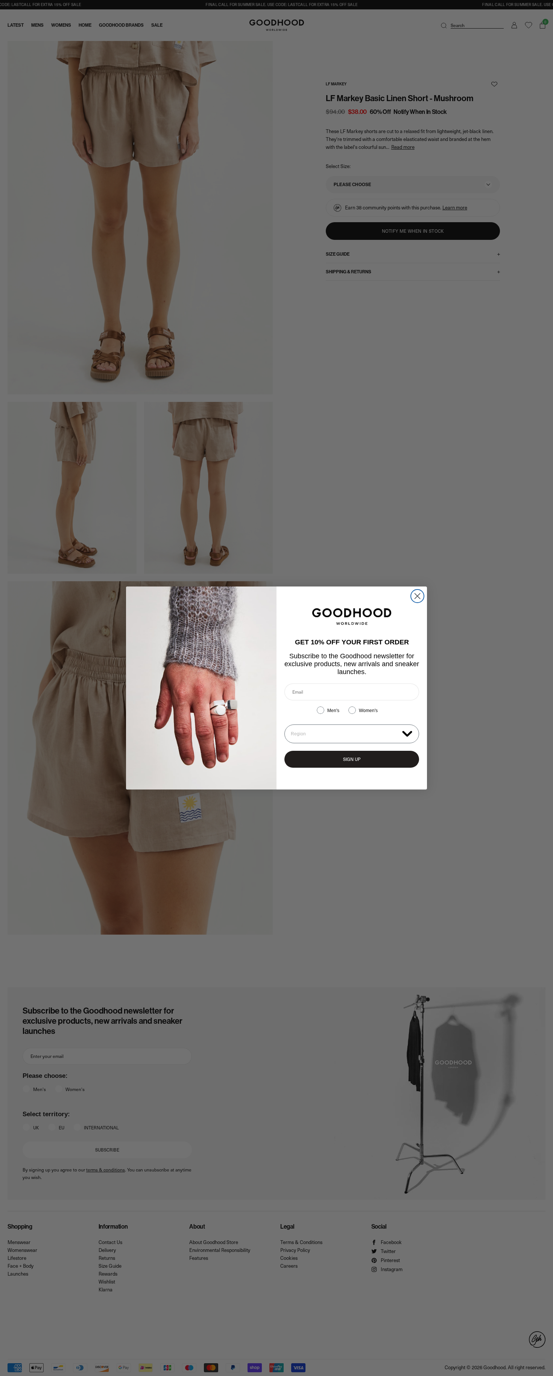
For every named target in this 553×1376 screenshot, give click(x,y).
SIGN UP (351, 759)
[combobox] (345, 734)
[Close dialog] (417, 596)
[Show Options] (407, 733)
